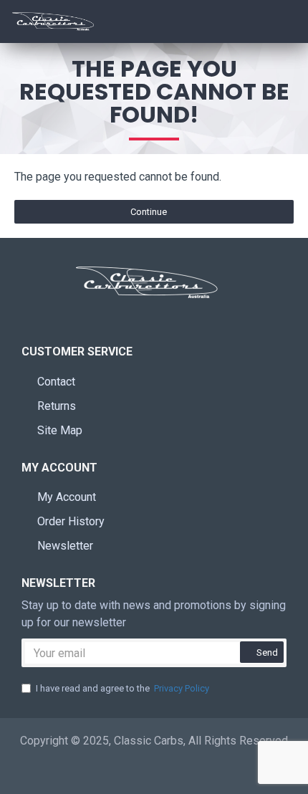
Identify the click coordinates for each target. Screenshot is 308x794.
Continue (148, 211)
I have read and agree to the (122, 688)
